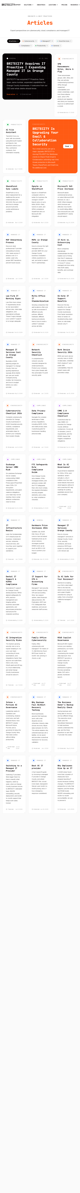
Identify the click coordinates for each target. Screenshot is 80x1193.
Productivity (42, 46)
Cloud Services (65, 41)
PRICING (64, 5)
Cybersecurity (30, 41)
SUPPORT (18, 5)
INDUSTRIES (41, 5)
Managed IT (47, 41)
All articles (14, 41)
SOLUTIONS (27, 5)
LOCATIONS (52, 5)
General (57, 46)
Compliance (26, 46)
